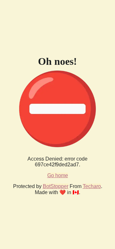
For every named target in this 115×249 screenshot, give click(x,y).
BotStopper (55, 186)
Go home (57, 175)
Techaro (92, 186)
